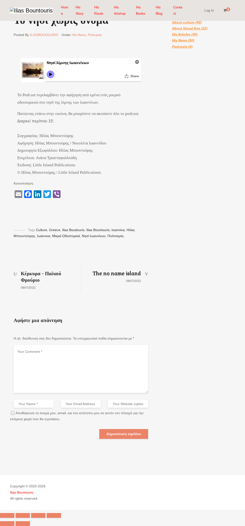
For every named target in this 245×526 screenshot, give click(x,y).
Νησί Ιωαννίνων (94, 236)
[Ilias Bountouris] (31, 10)
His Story (80, 10)
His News (79, 35)
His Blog (159, 10)
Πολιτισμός (115, 236)
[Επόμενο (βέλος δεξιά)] (23, 523)
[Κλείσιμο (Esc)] (7, 515)
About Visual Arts (186, 28)
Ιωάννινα (43, 236)
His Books (140, 10)
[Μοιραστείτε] (23, 515)
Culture (41, 230)
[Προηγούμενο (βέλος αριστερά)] (7, 523)
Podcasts (95, 35)
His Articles (181, 34)
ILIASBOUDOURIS (44, 35)
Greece (54, 230)
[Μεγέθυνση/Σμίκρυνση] (54, 515)
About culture (183, 22)
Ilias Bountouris (98, 230)
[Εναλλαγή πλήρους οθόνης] (38, 515)
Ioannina (118, 230)
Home (64, 10)
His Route (98, 10)
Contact (177, 10)
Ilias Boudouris (73, 230)
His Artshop (120, 10)
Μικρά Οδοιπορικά (66, 236)
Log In (209, 10)
